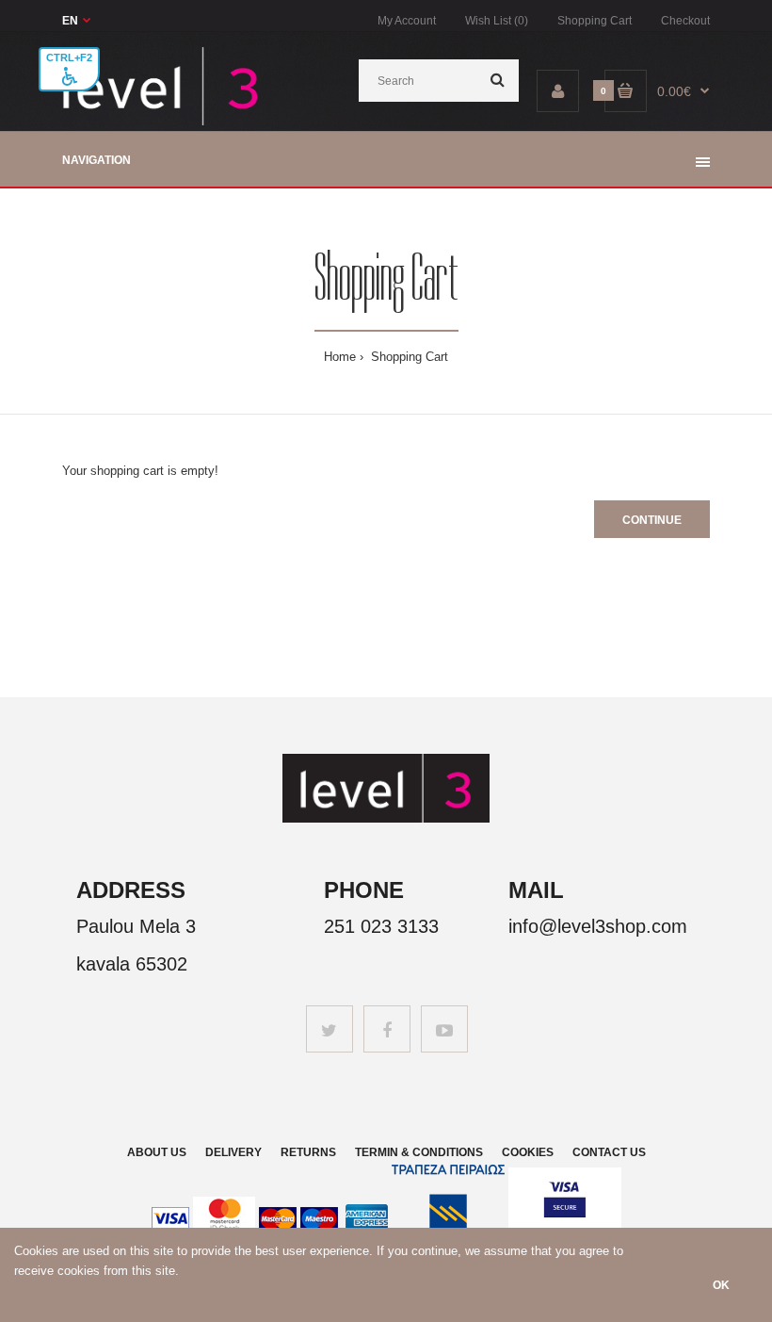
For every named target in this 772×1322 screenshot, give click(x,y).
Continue (652, 520)
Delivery (233, 1152)
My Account (407, 20)
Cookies (528, 1152)
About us (156, 1152)
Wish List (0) (496, 20)
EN (70, 20)
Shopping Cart (594, 20)
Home (340, 357)
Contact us (609, 1152)
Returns (308, 1152)
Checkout (685, 20)
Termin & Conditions (419, 1152)
